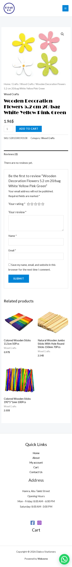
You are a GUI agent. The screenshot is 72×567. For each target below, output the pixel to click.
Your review (17, 212)
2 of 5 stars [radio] (32, 204)
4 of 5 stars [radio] (39, 204)
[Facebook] (32, 522)
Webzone (43, 558)
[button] (62, 34)
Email (12, 250)
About (36, 457)
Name (12, 235)
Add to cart (28, 128)
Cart (36, 467)
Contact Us (36, 472)
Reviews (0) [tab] (11, 154)
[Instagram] (39, 522)
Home (7, 84)
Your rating (16, 204)
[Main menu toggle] (65, 8)
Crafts (15, 84)
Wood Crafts (27, 84)
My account (36, 462)
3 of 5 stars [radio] (35, 204)
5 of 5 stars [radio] (42, 204)
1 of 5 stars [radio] (28, 204)
